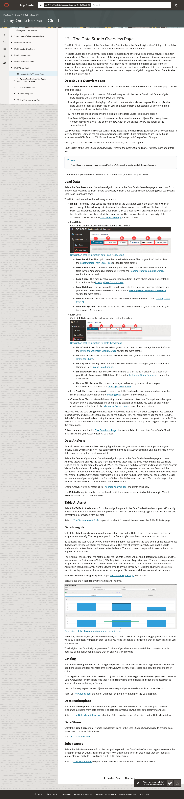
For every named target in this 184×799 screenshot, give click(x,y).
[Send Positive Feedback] (177, 783)
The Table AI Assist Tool (85, 520)
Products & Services (83, 794)
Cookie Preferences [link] (127, 794)
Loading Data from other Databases (147, 290)
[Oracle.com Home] (6, 5)
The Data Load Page (110, 217)
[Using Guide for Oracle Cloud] (4, 49)
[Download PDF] (4, 56)
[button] (14, 5)
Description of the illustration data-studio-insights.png (93, 631)
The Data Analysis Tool (115, 486)
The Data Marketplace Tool (87, 715)
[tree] (33, 82)
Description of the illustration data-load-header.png (97, 254)
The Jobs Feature (82, 761)
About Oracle (51, 794)
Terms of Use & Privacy (105, 794)
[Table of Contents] (4, 35)
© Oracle (38, 794)
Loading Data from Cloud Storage (147, 270)
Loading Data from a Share (109, 282)
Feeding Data (114, 394)
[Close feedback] (138, 783)
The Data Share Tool (79, 736)
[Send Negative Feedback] (170, 783)
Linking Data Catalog (102, 366)
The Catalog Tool (82, 693)
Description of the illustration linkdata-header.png (96, 342)
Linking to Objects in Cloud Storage (98, 350)
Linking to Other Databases (143, 374)
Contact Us (66, 794)
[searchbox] (131, 5)
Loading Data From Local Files (96, 262)
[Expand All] (4, 41)
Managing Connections (116, 406)
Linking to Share (84, 358)
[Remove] (89, 5)
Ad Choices (145, 794)
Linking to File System (119, 386)
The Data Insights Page (122, 575)
